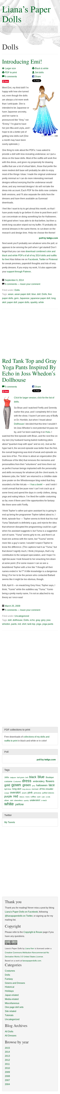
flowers (50, 781)
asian (10, 294)
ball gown (20, 777)
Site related (10, 1011)
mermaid (35, 789)
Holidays (9, 991)
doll (39, 294)
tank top (31, 624)
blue (34, 294)
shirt (24, 624)
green (26, 785)
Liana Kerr (29, 948)
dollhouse (17, 620)
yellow (19, 804)
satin (43, 797)
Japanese (24, 298)
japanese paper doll (40, 298)
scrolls (48, 797)
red (19, 624)
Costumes (17, 782)
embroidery (39, 781)
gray (38, 620)
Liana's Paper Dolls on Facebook (21, 912)
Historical (9, 987)
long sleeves (26, 789)
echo (32, 620)
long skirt (16, 789)
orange (6, 793)
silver (6, 800)
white (41, 302)
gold (7, 785)
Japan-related (12, 995)
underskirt (35, 800)
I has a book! (36, 484)
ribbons (21, 797)
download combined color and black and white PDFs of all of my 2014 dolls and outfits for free (29, 255)
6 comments (11, 76)
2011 (7, 1064)
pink (30, 792)
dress (26, 781)
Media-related (12, 999)
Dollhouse (19, 424)
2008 (7, 1076)
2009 (7, 1072)
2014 (7, 1052)
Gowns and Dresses (15, 983)
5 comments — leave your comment (22, 610)
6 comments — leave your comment (22, 284)
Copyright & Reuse (32, 932)
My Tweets (9, 822)
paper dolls (23, 302)
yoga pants (47, 624)
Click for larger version (25, 397)
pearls (24, 793)
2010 (7, 1068)
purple (8, 796)
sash (39, 797)
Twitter (42, 259)
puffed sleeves (48, 793)
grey (43, 620)
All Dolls (9, 1031)
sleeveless (18, 800)
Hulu (47, 432)
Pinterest (53, 259)
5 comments (11, 387)
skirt (11, 800)
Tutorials (9, 1015)
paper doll (12, 302)
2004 (7, 1084)
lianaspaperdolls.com (31, 961)
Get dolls (39, 72)
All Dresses (10, 1035)
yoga (38, 624)
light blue (7, 789)
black (32, 777)
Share (37, 76)
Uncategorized (22, 616)
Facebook (33, 259)
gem (16, 298)
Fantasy (9, 979)
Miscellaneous (12, 1003)
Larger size (10, 68)
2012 (7, 1060)
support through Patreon (19, 271)
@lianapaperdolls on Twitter (19, 916)
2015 (7, 1048)
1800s (6, 777)
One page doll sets (14, 1007)
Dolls (17, 290)
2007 (7, 1080)
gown (16, 785)
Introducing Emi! (22, 61)
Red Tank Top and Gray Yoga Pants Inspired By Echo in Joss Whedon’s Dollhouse (29, 370)
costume (8, 781)
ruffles (33, 797)
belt (26, 777)
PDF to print (10, 72)
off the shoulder (46, 789)
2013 (7, 1056)
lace (52, 785)
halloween (41, 785)
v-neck (44, 800)
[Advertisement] (25, 332)
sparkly (33, 302)
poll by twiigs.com (48, 238)
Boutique (50, 777)
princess (37, 793)
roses (27, 797)
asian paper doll (22, 294)
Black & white (41, 68)
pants (14, 624)
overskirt (15, 792)
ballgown (13, 777)
